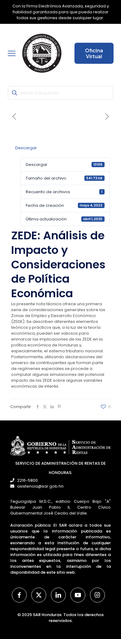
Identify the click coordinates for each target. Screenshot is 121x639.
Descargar (26, 148)
